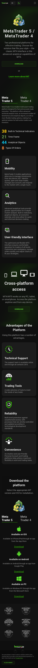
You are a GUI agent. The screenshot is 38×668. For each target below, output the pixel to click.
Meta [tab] (7, 99)
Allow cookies (8, 662)
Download (19, 64)
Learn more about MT (19, 76)
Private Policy (19, 658)
